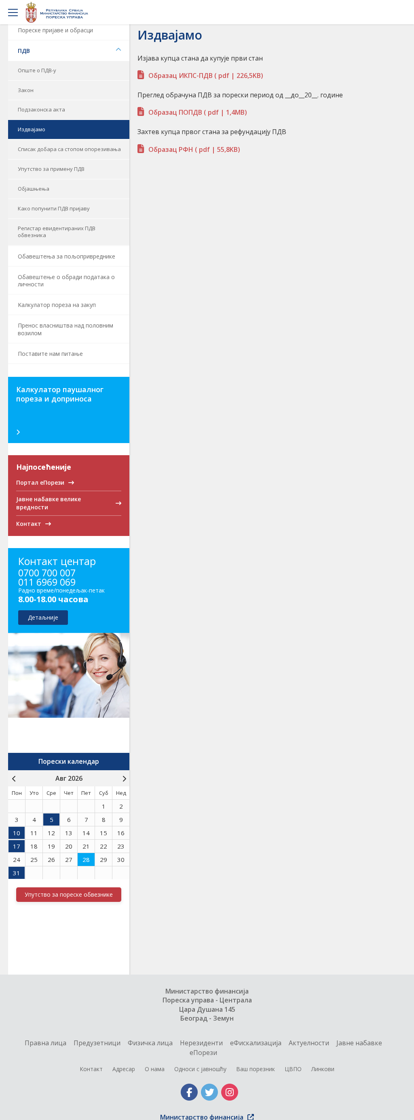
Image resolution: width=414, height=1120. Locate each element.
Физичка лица (150, 1042)
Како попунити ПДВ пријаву (54, 208)
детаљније (43, 617)
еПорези (203, 1052)
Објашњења (33, 188)
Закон (26, 90)
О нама (155, 1069)
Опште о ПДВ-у (37, 70)
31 (16, 873)
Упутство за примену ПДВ (51, 168)
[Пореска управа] (59, 12)
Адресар (123, 1069)
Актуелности (309, 1042)
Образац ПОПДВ (197, 112)
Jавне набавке (359, 1042)
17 (16, 846)
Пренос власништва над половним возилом (65, 329)
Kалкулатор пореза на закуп (57, 305)
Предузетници (97, 1042)
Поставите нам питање (50, 353)
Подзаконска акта (41, 109)
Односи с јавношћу (200, 1069)
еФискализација (255, 1042)
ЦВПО (293, 1069)
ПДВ (24, 51)
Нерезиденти (201, 1042)
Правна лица (45, 1042)
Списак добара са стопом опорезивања (69, 149)
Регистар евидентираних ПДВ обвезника (56, 232)
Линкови (322, 1069)
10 (16, 833)
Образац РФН (194, 149)
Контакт (91, 1069)
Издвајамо (31, 129)
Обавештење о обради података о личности (66, 280)
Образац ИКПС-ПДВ (205, 75)
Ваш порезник (255, 1069)
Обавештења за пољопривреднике (66, 256)
